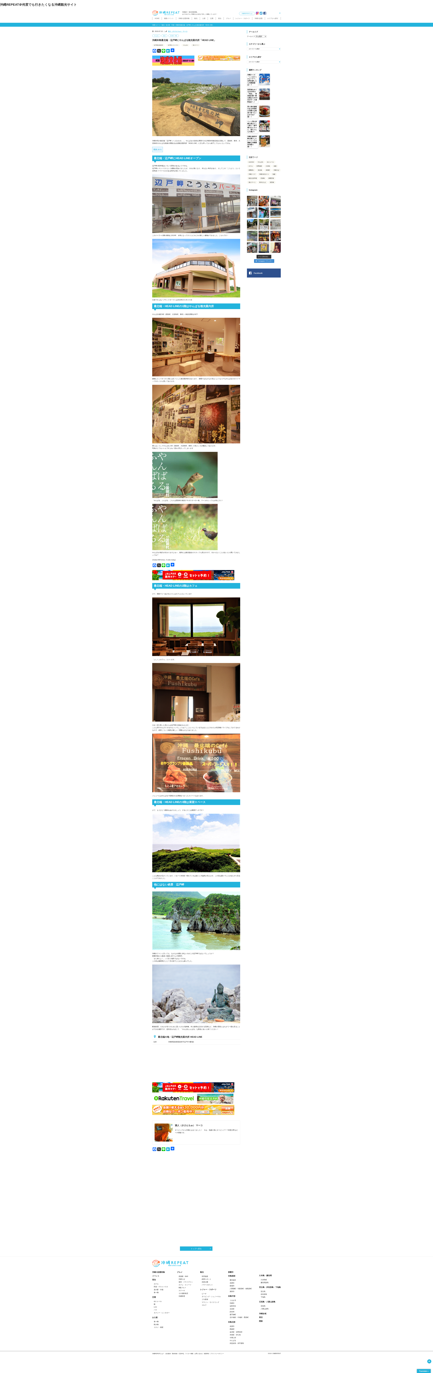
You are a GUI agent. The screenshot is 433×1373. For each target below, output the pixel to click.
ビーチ (204, 1294)
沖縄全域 (262, 1314)
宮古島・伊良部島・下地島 (270, 1287)
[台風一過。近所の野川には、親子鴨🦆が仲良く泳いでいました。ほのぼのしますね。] (252, 236)
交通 (211, 18)
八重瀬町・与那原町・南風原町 (241, 1289)
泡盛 (274, 174)
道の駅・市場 (173, 35)
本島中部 (231, 1296)
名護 (275, 166)
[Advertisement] (196, 1178)
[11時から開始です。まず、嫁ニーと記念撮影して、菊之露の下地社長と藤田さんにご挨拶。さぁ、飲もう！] (264, 247)
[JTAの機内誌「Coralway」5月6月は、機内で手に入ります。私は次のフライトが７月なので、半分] (264, 236)
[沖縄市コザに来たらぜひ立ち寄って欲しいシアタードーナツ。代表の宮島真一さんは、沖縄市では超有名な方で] (252, 212)
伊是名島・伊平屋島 (237, 1343)
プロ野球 (205, 1299)
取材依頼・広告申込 (178, 1353)
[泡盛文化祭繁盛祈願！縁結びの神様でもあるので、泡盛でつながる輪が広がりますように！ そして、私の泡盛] (252, 224)
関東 (261, 1321)
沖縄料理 (182, 1296)
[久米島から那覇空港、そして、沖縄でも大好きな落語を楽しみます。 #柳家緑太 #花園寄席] (264, 212)
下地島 (263, 1297)
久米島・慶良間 (265, 1275)
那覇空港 (271, 178)
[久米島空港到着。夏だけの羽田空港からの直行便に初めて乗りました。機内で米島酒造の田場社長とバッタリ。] (275, 212)
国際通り (251, 170)
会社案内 (168, 1353)
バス (155, 1310)
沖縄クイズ (252, 174)
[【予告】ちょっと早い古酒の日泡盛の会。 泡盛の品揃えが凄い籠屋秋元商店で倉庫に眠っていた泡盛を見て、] (275, 201)
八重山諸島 (265, 1309)
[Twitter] (261, 13)
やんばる (156, 35)
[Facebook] (264, 13)
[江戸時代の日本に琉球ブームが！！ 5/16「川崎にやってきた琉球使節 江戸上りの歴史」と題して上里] (275, 247)
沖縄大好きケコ (264, 174)
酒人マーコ (195, 45)
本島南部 (231, 1276)
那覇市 (231, 1272)
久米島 (268, 166)
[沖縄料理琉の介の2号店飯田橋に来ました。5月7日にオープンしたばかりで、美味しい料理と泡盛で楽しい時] (275, 236)
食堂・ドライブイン (186, 1282)
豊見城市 (233, 1280)
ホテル (251, 166)
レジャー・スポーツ (243, 18)
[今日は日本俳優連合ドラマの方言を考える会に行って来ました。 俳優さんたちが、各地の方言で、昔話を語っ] (264, 224)
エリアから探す (272, 18)
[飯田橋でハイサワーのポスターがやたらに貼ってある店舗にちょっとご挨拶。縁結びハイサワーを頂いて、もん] (252, 247)
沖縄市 (232, 1303)
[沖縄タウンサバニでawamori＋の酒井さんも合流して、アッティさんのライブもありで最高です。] (264, 201)
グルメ (228, 18)
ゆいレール (270, 162)
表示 (159, 149)
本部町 (268, 170)
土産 (203, 18)
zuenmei (251, 162)
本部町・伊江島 (235, 1335)
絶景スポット (206, 1279)
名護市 (232, 1326)
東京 (261, 1317)
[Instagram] (257, 13)
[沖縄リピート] (166, 13)
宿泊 (219, 18)
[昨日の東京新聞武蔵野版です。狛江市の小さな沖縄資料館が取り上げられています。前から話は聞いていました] (275, 224)
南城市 (232, 1286)
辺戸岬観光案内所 (158, 45)
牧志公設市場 (253, 178)
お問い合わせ (199, 1353)
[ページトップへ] (429, 1361)
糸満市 (232, 1283)
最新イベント (169, 18)
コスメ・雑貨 (158, 1327)
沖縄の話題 (259, 18)
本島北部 (231, 1322)
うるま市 (233, 1300)
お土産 (155, 1317)
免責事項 (206, 1353)
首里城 (272, 182)
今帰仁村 (233, 1338)
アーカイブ (251, 36)
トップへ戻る (196, 1249)
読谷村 (232, 1312)
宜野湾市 (233, 1306)
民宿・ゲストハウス (161, 1287)
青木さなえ (262, 182)
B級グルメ (182, 1287)
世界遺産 (259, 166)
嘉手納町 (233, 1314)
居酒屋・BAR (183, 1276)
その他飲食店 (183, 1293)
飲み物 (156, 1324)
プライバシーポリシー (217, 1353)
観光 (195, 18)
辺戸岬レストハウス (173, 45)
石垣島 (263, 178)
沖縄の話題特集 (184, 18)
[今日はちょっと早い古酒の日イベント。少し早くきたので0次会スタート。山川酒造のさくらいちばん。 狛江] (252, 201)
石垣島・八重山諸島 (267, 1302)
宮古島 (260, 170)
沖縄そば (276, 170)
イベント (155, 1276)
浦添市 (232, 1291)
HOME (157, 18)
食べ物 (156, 1292)
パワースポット (207, 1285)
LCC (155, 1307)
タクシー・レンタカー (162, 1313)
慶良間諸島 (265, 1282)
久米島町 (264, 1280)
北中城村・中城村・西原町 (239, 1317)
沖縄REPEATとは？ (158, 1353)
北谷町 (232, 1309)
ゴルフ (204, 1305)
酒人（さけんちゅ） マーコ (177, 31)
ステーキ (182, 1290)
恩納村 (232, 1329)
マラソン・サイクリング (210, 1302)
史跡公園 (205, 1282)
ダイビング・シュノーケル (211, 1296)
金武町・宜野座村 (236, 1332)
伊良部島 (264, 1294)
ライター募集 (189, 1353)
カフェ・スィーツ (185, 1285)
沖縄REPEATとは (247, 13)
